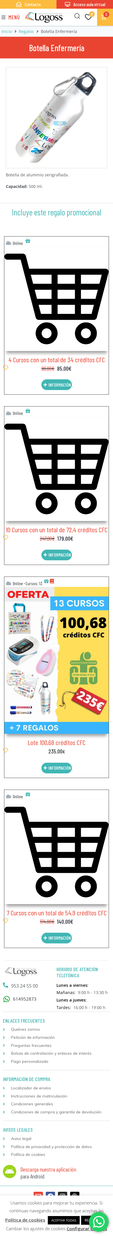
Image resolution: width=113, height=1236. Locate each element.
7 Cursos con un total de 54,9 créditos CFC (57, 912)
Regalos (26, 31)
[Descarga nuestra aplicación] (9, 1171)
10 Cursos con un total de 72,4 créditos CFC (56, 529)
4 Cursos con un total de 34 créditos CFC (56, 359)
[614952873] (6, 999)
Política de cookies (25, 1220)
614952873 (25, 999)
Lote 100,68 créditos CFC (56, 742)
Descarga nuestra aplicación (48, 1169)
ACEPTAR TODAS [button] (63, 1220)
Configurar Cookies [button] (87, 1228)
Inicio (6, 31)
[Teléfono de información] (5, 985)
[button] (10, 17)
